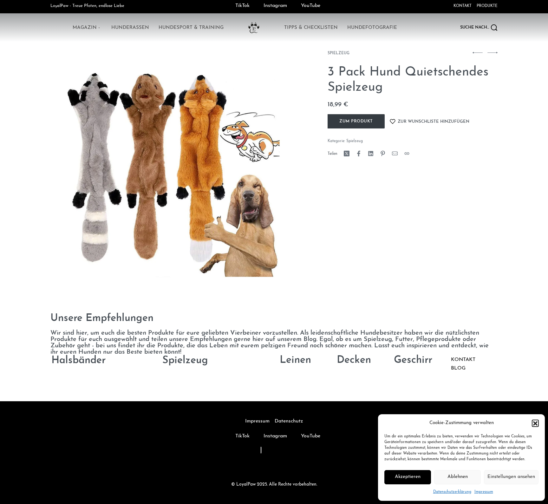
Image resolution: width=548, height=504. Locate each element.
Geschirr (413, 361)
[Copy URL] (407, 153)
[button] (535, 423)
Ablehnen (457, 477)
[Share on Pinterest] (383, 153)
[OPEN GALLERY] (173, 174)
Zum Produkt (356, 121)
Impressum (483, 492)
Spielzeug (338, 53)
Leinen (295, 361)
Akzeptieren (408, 477)
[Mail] (395, 153)
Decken (354, 361)
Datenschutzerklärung (452, 492)
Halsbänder (78, 361)
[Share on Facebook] (359, 153)
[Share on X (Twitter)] (346, 153)
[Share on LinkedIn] (371, 153)
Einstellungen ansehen (511, 477)
